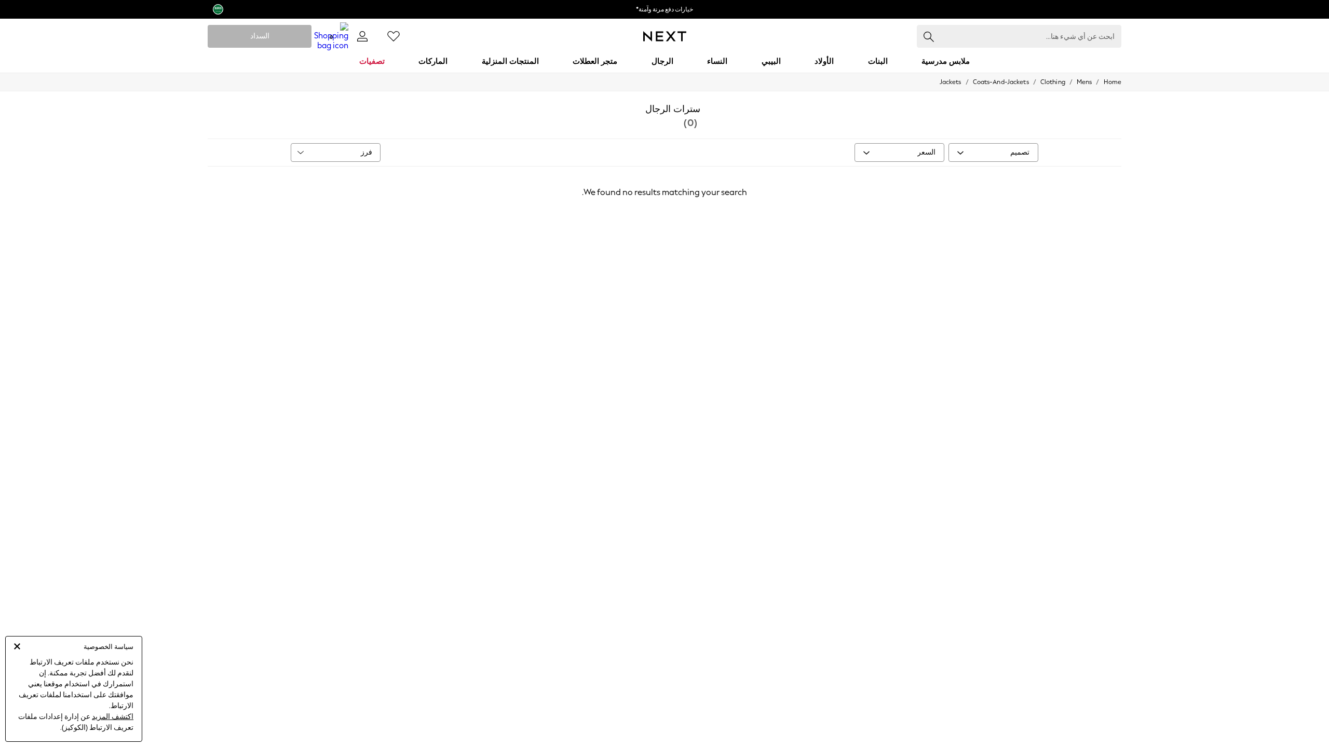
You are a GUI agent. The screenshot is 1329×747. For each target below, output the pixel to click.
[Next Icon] (664, 36)
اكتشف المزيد (112, 716)
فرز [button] (366, 152)
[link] (362, 36)
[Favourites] (393, 36)
